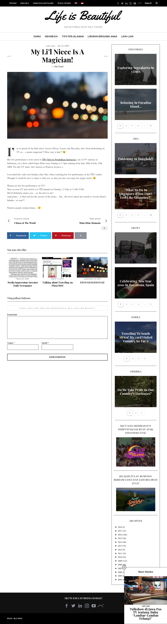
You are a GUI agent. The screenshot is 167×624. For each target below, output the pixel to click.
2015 (122, 538)
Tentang (13, 3)
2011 (122, 553)
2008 (122, 564)
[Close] (124, 567)
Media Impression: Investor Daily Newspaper (23, 284)
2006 (122, 572)
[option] (22, 272)
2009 (122, 560)
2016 (122, 534)
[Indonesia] (82, 3)
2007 (122, 568)
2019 (121, 527)
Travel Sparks (64, 3)
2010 (122, 557)
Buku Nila (24, 3)
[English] (76, 3)
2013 (122, 545)
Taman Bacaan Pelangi (43, 3)
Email (45, 343)
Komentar (12, 314)
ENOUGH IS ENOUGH (92, 282)
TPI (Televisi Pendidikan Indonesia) (59, 159)
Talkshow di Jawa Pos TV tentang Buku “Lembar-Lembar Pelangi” (146, 613)
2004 (122, 579)
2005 (122, 575)
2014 (122, 542)
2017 (122, 530)
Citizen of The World (25, 220)
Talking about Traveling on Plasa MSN (57, 284)
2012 (121, 549)
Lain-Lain (50, 46)
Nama (11, 343)
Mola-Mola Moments (90, 220)
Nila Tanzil (58, 66)
